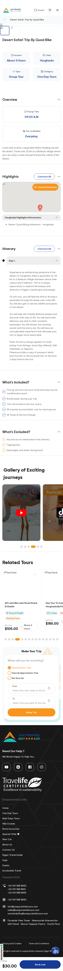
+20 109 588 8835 (17, 892)
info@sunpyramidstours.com (23, 906)
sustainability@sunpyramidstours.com (28, 913)
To (13, 698)
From (14, 686)
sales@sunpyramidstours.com (23, 910)
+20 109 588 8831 (17, 889)
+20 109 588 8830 (17, 885)
